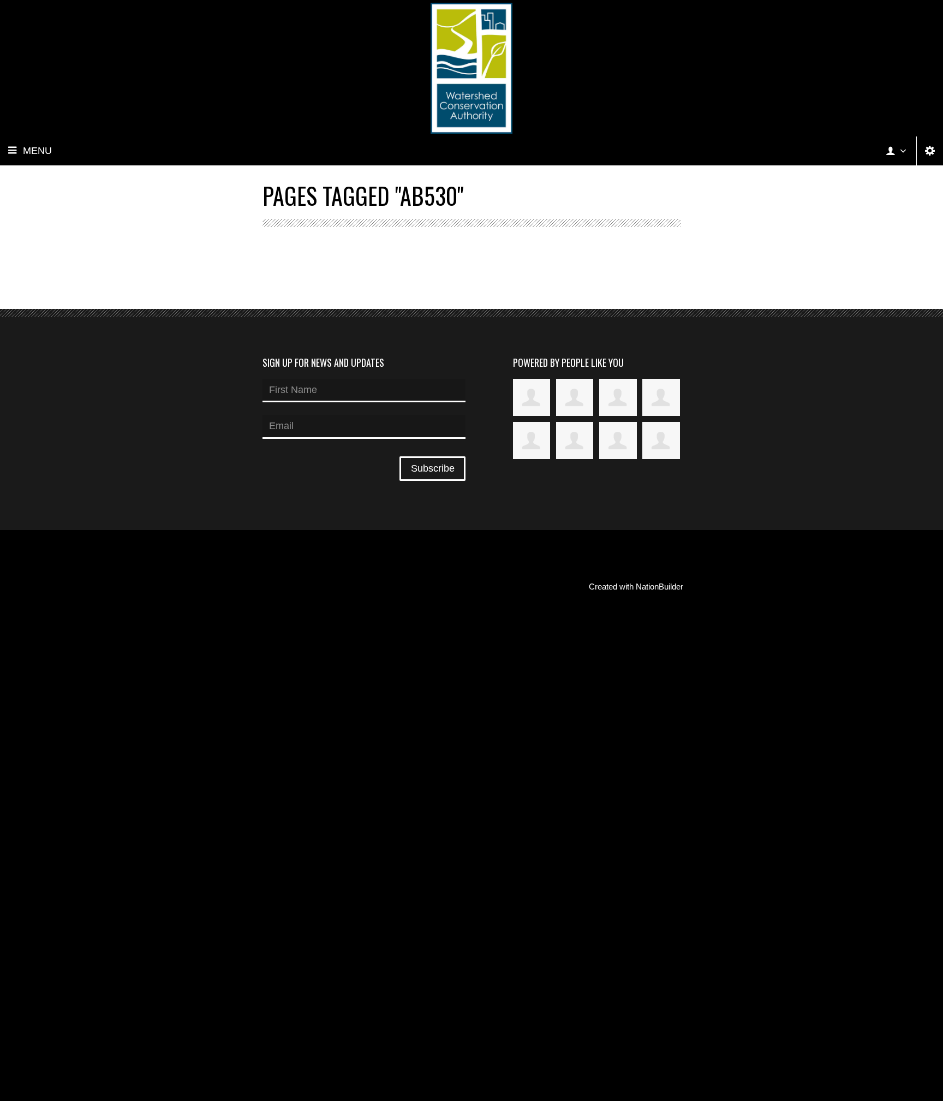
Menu (37, 150)
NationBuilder (659, 586)
